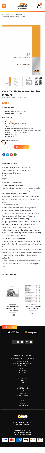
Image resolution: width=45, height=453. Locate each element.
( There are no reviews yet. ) (19, 97)
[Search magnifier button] (3, 142)
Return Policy (22, 393)
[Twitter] (18, 342)
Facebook (3, 154)
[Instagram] (27, 342)
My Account (22, 372)
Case (10, 140)
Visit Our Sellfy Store (22, 405)
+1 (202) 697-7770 (22, 361)
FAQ (22, 380)
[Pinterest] (31, 342)
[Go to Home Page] (2, 14)
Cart (22, 401)
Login (22, 382)
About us (22, 368)
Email (11, 154)
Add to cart (23, 147)
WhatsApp (15, 154)
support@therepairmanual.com (22, 363)
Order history (22, 378)
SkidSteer (13, 304)
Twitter (7, 154)
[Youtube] (22, 342)
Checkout (22, 403)
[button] (4, 6)
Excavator (15, 140)
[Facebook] (14, 342)
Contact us (22, 370)
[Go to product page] (12, 293)
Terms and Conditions (22, 395)
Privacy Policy (22, 391)
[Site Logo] (22, 5)
